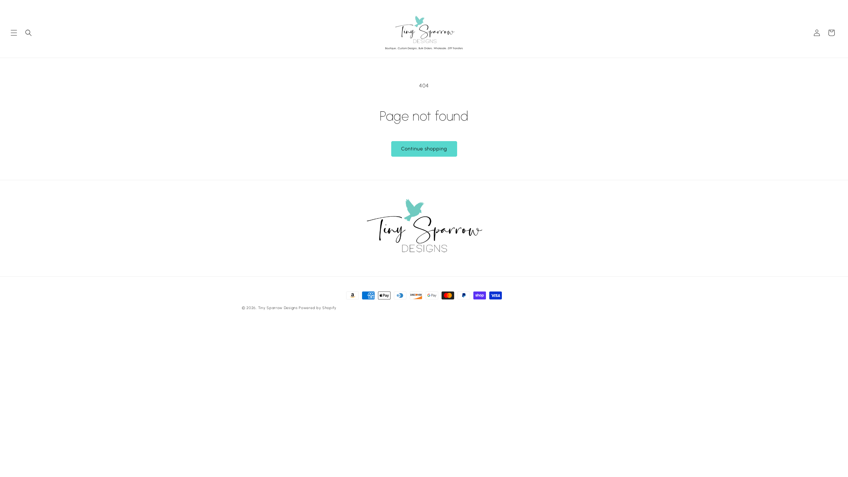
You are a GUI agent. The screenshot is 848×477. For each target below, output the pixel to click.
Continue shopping (424, 149)
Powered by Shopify (318, 308)
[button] (14, 33)
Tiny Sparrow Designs (278, 308)
